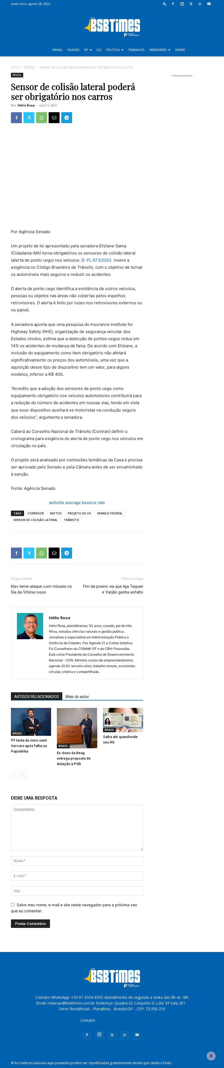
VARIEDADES (158, 49)
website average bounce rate (77, 502)
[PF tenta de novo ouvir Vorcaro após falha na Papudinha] (31, 722)
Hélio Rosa (26, 105)
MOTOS (56, 513)
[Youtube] (209, 4)
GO (98, 49)
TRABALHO (136, 49)
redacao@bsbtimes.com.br (120, 1020)
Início (15, 67)
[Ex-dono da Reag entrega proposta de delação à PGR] (77, 728)
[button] (165, 4)
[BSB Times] (112, 26)
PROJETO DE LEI (79, 513)
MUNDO (73, 49)
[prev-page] (14, 774)
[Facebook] (173, 4)
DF (86, 49)
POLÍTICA (113, 49)
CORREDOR (36, 513)
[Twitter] (191, 4)
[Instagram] (182, 4)
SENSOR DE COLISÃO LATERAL (35, 520)
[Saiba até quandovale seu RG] (123, 720)
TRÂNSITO (71, 520)
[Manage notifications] (211, 1056)
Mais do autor (77, 696)
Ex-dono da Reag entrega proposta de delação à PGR (74, 758)
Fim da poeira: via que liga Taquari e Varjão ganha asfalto (113, 589)
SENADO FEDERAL (110, 513)
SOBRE (180, 49)
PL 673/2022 (99, 260)
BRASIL (57, 49)
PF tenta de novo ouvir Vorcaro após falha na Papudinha (29, 745)
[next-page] (23, 774)
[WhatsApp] (200, 4)
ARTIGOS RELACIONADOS (36, 696)
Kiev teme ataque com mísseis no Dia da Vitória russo (41, 589)
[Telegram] (66, 117)
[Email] (54, 117)
